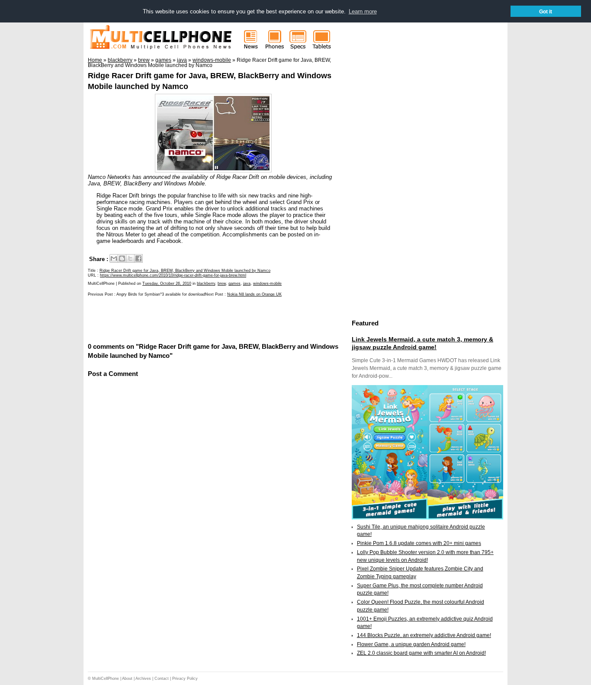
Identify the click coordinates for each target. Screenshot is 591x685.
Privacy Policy (185, 678)
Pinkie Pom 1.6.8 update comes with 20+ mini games (419, 543)
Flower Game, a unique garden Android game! (411, 644)
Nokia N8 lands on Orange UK (254, 294)
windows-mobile (267, 283)
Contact (161, 678)
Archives (143, 678)
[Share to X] (130, 258)
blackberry (206, 283)
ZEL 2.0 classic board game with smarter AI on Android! (421, 653)
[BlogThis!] (122, 258)
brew (222, 283)
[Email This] (113, 258)
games (234, 283)
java (247, 283)
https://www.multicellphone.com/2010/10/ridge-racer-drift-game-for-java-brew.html (173, 275)
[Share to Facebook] (138, 258)
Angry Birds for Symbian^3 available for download (160, 294)
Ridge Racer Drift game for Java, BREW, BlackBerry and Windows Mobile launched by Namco (185, 270)
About (127, 678)
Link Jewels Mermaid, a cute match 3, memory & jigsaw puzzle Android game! (422, 343)
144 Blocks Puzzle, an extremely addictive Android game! (424, 635)
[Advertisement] (189, 319)
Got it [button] (545, 11)
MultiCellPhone (105, 678)
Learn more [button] (363, 11)
